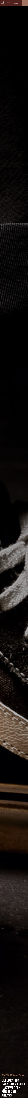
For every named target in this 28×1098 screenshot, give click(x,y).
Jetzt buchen (16, 2)
